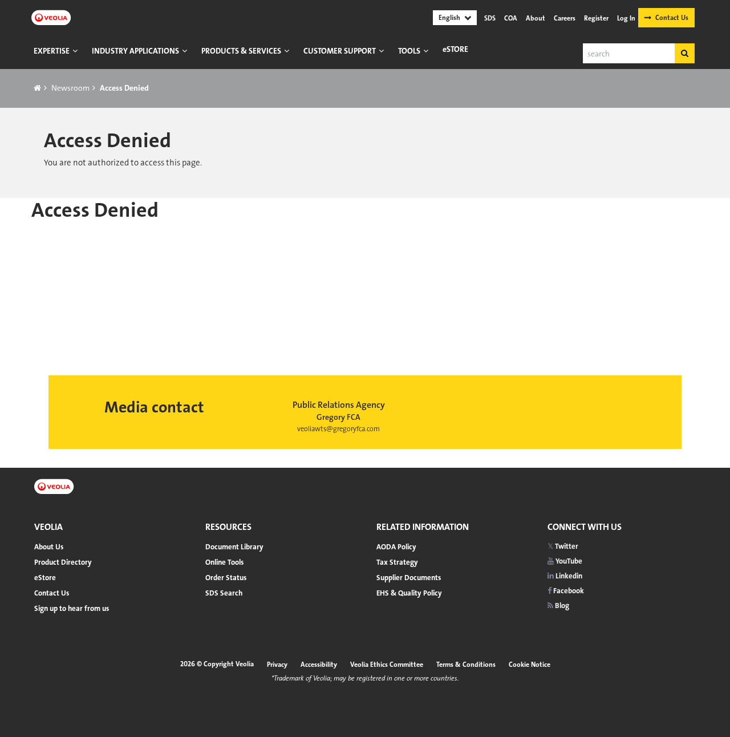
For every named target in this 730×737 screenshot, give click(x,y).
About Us (48, 547)
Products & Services (241, 51)
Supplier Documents (408, 577)
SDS (490, 18)
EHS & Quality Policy (409, 593)
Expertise (52, 51)
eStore (455, 49)
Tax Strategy (397, 562)
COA (510, 18)
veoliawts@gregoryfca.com (338, 429)
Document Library (234, 547)
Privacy (277, 664)
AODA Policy (396, 547)
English (449, 17)
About (535, 18)
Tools (409, 51)
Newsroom (70, 88)
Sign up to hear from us (71, 608)
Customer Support (339, 51)
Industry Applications (135, 51)
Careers (564, 18)
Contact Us (671, 17)
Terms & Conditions (466, 664)
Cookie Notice (529, 664)
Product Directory (63, 562)
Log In (626, 18)
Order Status (225, 577)
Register (596, 18)
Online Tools (224, 562)
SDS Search (223, 593)
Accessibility (319, 664)
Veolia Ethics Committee (386, 664)
